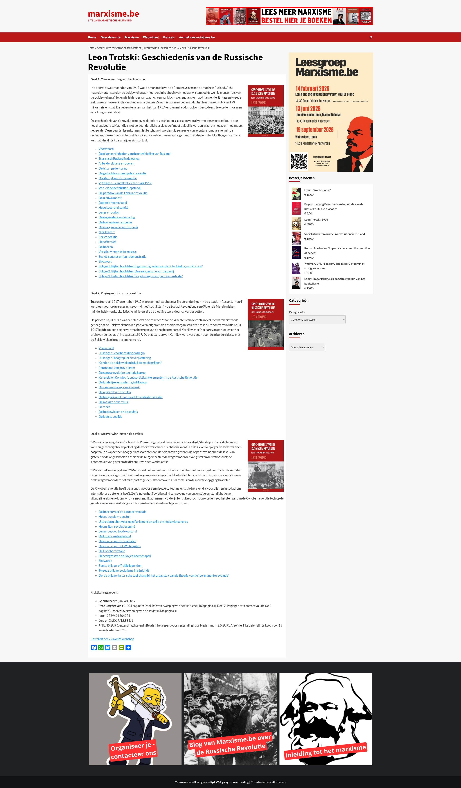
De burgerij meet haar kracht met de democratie (131, 397)
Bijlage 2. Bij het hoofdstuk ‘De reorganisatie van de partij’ (136, 271)
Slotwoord (105, 261)
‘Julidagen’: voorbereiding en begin (122, 353)
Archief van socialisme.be (197, 37)
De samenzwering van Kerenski (119, 387)
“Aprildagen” (107, 232)
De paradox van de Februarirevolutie (123, 193)
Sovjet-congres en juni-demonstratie (122, 256)
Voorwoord (106, 149)
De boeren (106, 247)
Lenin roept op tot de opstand (118, 531)
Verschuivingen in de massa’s (117, 252)
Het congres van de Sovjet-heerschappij (125, 556)
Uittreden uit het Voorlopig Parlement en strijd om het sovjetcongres (143, 521)
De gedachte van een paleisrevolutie (122, 173)
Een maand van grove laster (117, 368)
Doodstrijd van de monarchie (118, 178)
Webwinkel (151, 37)
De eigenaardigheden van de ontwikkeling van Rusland (135, 154)
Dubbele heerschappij (113, 203)
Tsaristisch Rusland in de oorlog (119, 158)
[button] (371, 37)
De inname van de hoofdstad (117, 541)
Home (92, 37)
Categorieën (297, 312)
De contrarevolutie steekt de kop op (122, 372)
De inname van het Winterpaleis (120, 546)
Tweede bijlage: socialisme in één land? (124, 570)
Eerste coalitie (108, 237)
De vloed (105, 407)
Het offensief (107, 242)
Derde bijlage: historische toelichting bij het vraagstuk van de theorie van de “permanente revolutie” (164, 575)
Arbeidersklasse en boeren (116, 163)
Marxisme (132, 37)
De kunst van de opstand (115, 536)
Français (169, 37)
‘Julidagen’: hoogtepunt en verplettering (125, 358)
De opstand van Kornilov (115, 392)
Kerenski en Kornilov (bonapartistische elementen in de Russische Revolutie (148, 377)
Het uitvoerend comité (113, 207)
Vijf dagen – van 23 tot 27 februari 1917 (125, 183)
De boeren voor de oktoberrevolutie (122, 512)
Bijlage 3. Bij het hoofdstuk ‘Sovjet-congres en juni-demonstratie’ (141, 276)
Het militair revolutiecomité (117, 526)
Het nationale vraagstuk (114, 516)
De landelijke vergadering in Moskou (123, 382)
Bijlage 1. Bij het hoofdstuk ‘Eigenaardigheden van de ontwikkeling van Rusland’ (151, 266)
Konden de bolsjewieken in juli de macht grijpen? (130, 363)
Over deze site (110, 37)
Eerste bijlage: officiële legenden (120, 565)
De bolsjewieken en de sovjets (118, 412)
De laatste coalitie (110, 416)
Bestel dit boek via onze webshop (112, 639)
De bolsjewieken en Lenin (115, 222)
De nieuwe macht (110, 198)
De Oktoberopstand (112, 551)
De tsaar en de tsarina (113, 168)
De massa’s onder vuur (113, 402)
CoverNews (258, 782)
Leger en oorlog (109, 212)
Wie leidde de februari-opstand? (120, 188)
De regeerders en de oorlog (117, 217)
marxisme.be (113, 14)
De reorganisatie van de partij (118, 227)
